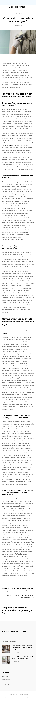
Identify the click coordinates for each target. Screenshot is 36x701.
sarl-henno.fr (18, 7)
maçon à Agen (9, 145)
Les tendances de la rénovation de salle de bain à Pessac (22, 658)
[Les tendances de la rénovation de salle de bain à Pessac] (6, 660)
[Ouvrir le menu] (3, 2)
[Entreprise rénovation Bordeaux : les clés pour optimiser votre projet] (6, 649)
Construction (18, 13)
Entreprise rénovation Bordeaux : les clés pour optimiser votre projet (22, 648)
